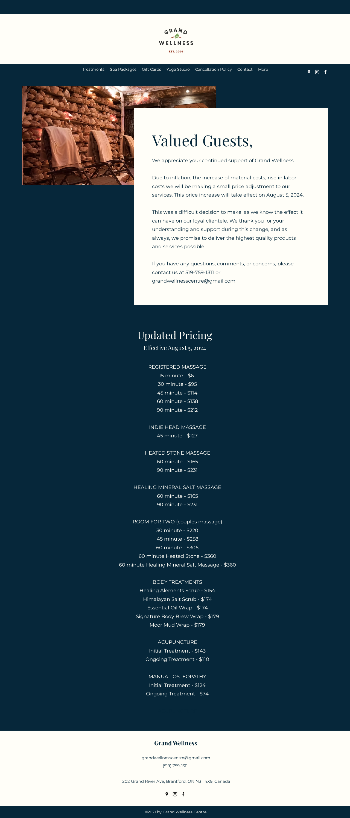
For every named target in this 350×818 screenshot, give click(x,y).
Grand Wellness (175, 743)
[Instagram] (317, 72)
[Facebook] (325, 72)
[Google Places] (309, 72)
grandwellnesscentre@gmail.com (193, 281)
